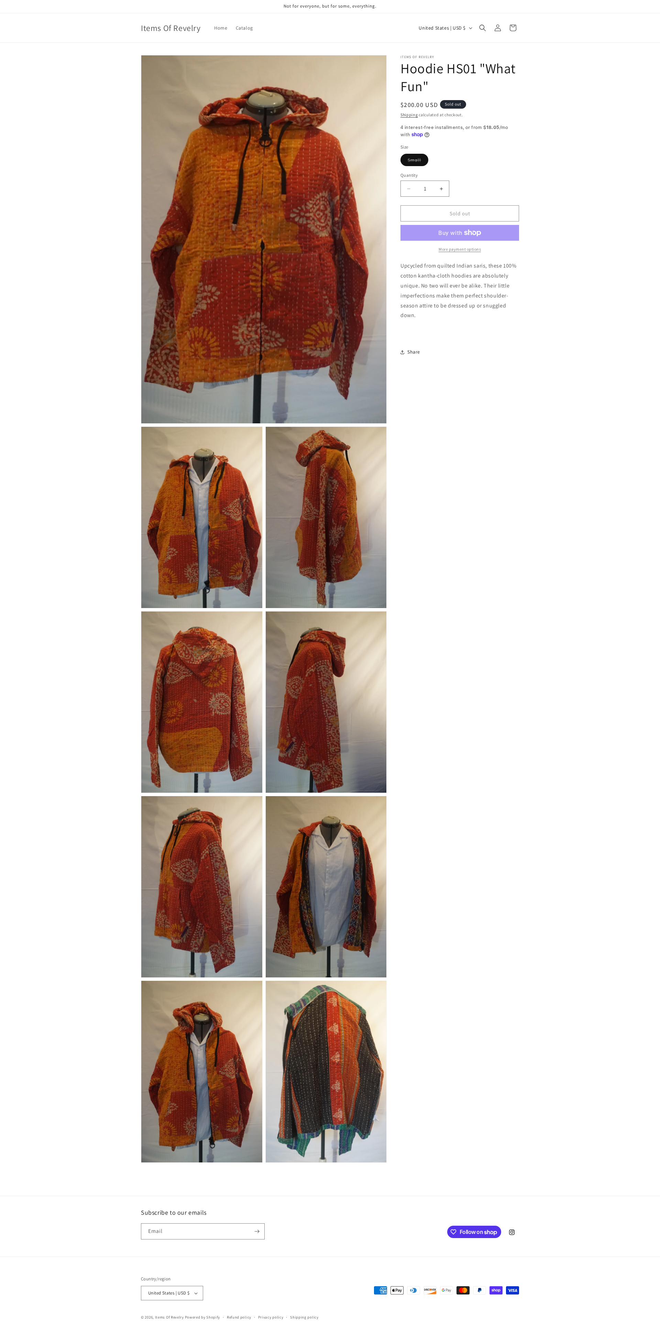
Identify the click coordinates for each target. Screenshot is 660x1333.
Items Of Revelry (169, 1317)
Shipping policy (304, 1316)
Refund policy (239, 1316)
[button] (482, 27)
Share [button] (413, 352)
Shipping (409, 114)
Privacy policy (271, 1316)
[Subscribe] (256, 1231)
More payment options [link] (460, 249)
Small (418, 161)
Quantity (409, 175)
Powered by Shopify (202, 1317)
